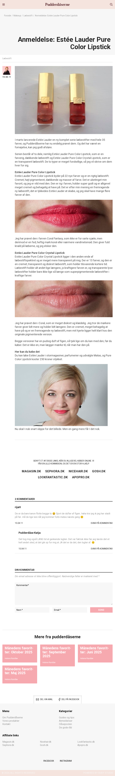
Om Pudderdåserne (12, 717)
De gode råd (65, 727)
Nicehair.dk (78, 471)
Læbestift (28, 15)
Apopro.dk (80, 477)
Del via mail (46, 699)
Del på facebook (70, 699)
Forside (7, 15)
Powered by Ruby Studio (98, 773)
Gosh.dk (99, 471)
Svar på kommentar (102, 523)
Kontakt (6, 724)
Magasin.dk (31, 471)
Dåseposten (65, 724)
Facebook (48, 761)
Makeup (17, 15)
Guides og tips (66, 717)
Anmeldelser (65, 720)
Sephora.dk (55, 471)
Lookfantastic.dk (53, 477)
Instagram (66, 761)
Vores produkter (10, 720)
